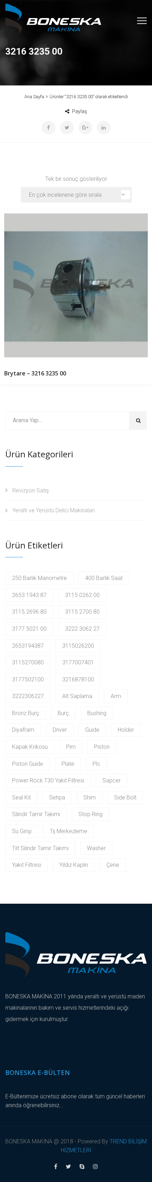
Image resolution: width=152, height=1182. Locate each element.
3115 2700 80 (82, 611)
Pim (71, 746)
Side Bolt (125, 797)
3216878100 (78, 679)
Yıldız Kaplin (73, 865)
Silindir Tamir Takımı (36, 814)
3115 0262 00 (82, 595)
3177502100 (28, 679)
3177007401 (78, 662)
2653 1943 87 (29, 595)
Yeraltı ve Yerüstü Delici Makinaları (53, 510)
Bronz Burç (25, 713)
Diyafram (23, 729)
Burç (63, 713)
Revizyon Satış (30, 490)
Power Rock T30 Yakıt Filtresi (48, 780)
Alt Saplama (77, 696)
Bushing (96, 713)
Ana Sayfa (34, 96)
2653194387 (28, 645)
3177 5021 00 (29, 628)
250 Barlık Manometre (39, 578)
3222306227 (28, 696)
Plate (68, 763)
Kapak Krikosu (30, 746)
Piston (102, 746)
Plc (96, 763)
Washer (96, 848)
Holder (126, 729)
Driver (60, 729)
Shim (89, 797)
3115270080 (28, 662)
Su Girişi (21, 831)
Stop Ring (90, 814)
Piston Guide (27, 763)
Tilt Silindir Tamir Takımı (40, 848)
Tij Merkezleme (68, 831)
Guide (92, 729)
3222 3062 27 (82, 628)
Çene (112, 865)
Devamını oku (76, 285)
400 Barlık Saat (104, 578)
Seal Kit (21, 797)
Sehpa (57, 797)
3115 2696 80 (29, 611)
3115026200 (78, 645)
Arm (116, 696)
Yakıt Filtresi (26, 865)
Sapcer (112, 780)
